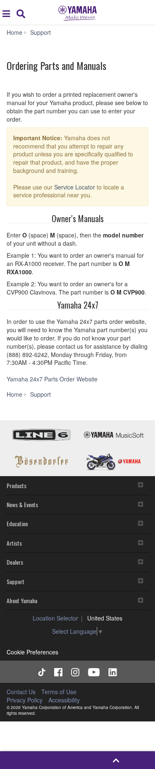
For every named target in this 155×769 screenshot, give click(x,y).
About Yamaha (22, 600)
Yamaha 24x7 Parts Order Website (52, 379)
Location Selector (55, 618)
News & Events (22, 504)
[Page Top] (116, 760)
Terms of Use (58, 692)
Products (16, 485)
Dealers (15, 562)
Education (17, 523)
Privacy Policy (25, 700)
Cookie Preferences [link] (32, 652)
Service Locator (74, 187)
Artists (14, 543)
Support (15, 581)
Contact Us (21, 692)
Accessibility (64, 700)
